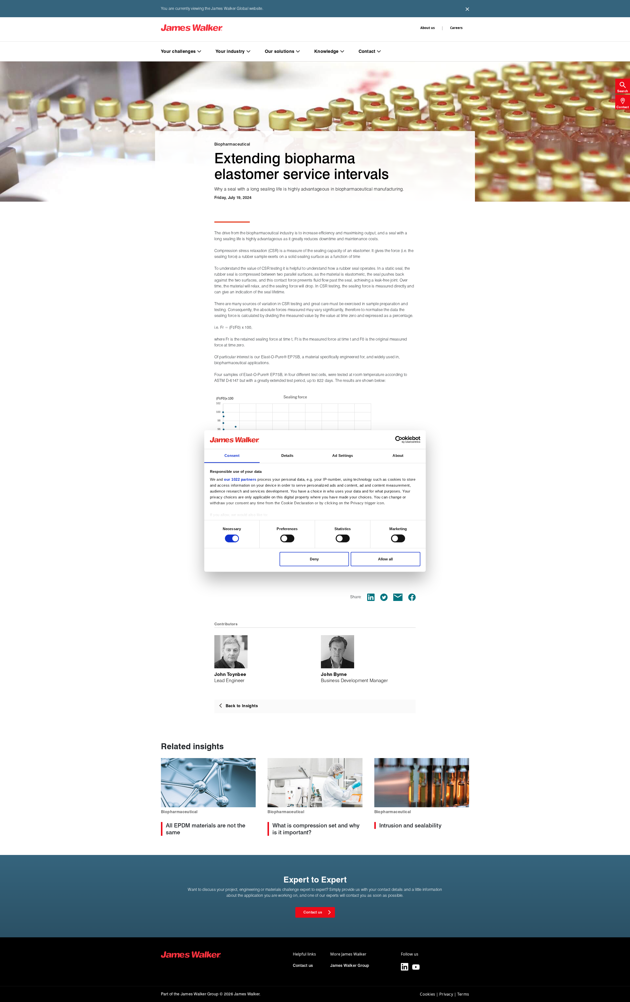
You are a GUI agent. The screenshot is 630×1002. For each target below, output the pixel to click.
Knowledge (326, 51)
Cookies (427, 994)
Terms (463, 994)
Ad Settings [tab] (342, 455)
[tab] (622, 86)
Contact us (303, 965)
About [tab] (398, 455)
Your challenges (178, 51)
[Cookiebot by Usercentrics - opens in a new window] (398, 439)
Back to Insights (242, 705)
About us (427, 28)
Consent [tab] (231, 455)
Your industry (230, 51)
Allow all (385, 559)
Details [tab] (287, 455)
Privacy (446, 994)
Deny (314, 559)
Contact (367, 51)
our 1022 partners (240, 479)
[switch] (287, 538)
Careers (456, 28)
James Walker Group (349, 965)
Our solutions (280, 51)
